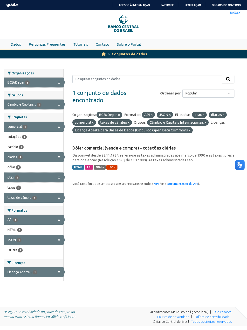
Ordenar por (170, 93)
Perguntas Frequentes (47, 44)
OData (100, 167)
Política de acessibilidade (212, 316)
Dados (16, 44)
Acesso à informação (134, 5)
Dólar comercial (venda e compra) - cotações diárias (124, 147)
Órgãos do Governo (226, 5)
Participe (167, 5)
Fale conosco (222, 312)
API (89, 167)
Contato (102, 44)
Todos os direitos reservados (211, 321)
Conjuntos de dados (129, 54)
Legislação (193, 5)
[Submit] (228, 79)
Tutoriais (80, 44)
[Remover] (119, 115)
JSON (112, 167)
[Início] (104, 54)
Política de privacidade (173, 316)
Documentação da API (182, 183)
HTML (78, 167)
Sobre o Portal (129, 44)
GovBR (12, 5)
